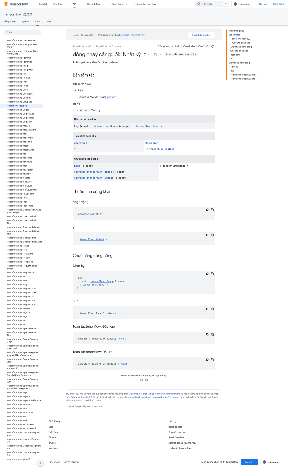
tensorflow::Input (148, 126)
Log (76, 126)
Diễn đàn (53, 432)
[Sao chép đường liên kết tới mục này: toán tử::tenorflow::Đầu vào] (119, 327)
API (74, 4)
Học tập (57, 4)
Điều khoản (54, 462)
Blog (51, 427)
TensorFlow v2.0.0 (18, 14)
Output (84, 110)
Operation (151, 142)
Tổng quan (10, 21)
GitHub (263, 4)
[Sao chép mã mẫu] (212, 209)
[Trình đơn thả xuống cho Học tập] (66, 4)
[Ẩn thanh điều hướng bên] (40, 463)
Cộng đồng (117, 4)
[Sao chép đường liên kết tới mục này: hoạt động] (92, 202)
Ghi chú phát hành (177, 432)
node (77, 165)
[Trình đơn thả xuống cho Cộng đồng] (128, 4)
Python (25, 21)
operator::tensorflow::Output (93, 177)
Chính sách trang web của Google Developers (157, 397)
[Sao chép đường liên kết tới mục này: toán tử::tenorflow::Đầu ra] (116, 352)
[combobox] (212, 4)
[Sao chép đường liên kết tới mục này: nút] (82, 302)
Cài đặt (43, 4)
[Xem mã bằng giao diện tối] (207, 209)
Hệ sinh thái (93, 4)
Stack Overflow (176, 437)
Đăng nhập (278, 4)
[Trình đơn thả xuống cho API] (80, 4)
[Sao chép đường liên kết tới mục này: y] (78, 228)
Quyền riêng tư (71, 462)
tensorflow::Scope (106, 126)
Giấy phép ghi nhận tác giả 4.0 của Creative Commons (154, 393)
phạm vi (111, 97)
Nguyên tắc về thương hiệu (182, 443)
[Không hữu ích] (212, 46)
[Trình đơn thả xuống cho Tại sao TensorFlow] (160, 4)
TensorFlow (78, 46)
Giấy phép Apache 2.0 (81, 397)
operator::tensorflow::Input (93, 171)
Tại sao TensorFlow (145, 4)
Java (48, 21)
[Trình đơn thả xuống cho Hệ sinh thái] (104, 4)
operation (80, 142)
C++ (37, 21)
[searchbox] (22, 32)
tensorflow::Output (161, 148)
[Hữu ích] (207, 46)
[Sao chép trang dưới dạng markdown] (155, 55)
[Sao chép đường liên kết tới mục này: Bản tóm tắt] (97, 76)
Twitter (52, 443)
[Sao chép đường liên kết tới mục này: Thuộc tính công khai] (114, 192)
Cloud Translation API (134, 35)
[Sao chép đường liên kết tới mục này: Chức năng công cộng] (117, 256)
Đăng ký (249, 462)
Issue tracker (175, 427)
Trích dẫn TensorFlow (179, 448)
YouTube (53, 448)
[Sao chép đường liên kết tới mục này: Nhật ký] (88, 266)
